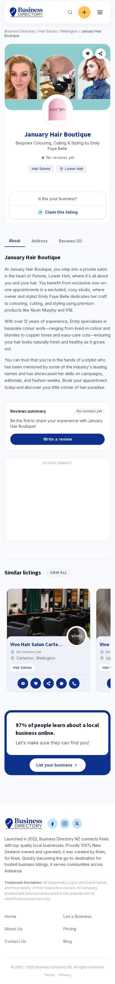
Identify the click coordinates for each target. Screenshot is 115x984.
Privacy (65, 975)
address (40, 241)
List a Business (77, 916)
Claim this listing (61, 210)
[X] (77, 824)
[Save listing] (87, 53)
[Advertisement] (57, 502)
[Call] (74, 683)
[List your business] (84, 12)
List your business (54, 765)
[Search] (70, 12)
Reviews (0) (70, 241)
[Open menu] (100, 12)
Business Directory (19, 31)
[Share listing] (100, 53)
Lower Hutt (74, 169)
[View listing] (23, 683)
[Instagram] (65, 824)
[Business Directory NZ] (23, 823)
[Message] (61, 683)
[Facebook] (52, 824)
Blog (67, 941)
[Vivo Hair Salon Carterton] (77, 636)
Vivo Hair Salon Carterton (39, 644)
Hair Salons (48, 31)
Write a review (57, 439)
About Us (13, 928)
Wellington (69, 31)
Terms (49, 975)
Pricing (69, 928)
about (14, 240)
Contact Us (15, 941)
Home (10, 916)
